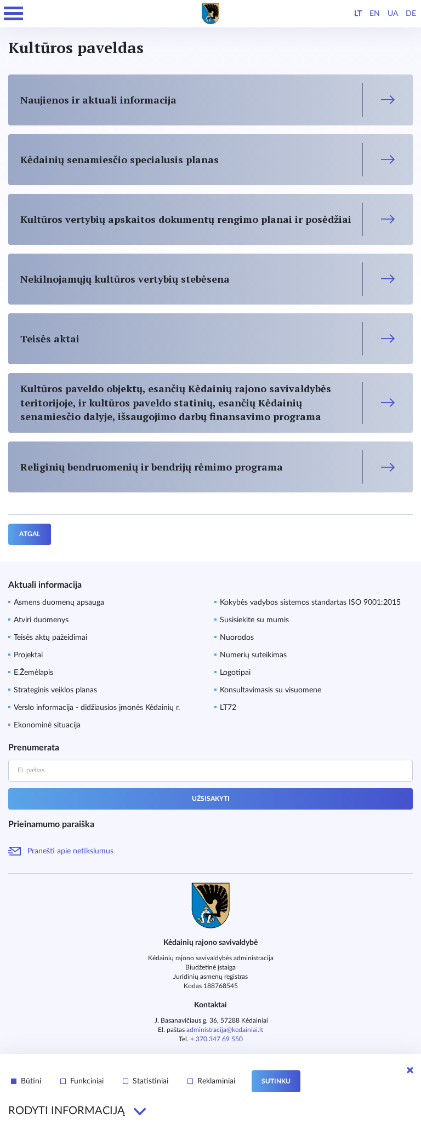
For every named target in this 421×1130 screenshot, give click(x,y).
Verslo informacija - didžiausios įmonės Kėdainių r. (97, 708)
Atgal (29, 534)
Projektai (28, 655)
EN (374, 14)
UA (393, 14)
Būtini (31, 1081)
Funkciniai (87, 1081)
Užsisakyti (211, 798)
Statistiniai (150, 1081)
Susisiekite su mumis (254, 620)
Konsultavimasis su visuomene (270, 690)
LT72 (228, 708)
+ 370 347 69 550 (216, 1039)
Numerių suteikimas (253, 655)
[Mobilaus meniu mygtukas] (13, 13)
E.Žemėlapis (33, 672)
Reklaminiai (216, 1081)
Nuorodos (237, 637)
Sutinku (276, 1081)
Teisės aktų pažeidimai (50, 637)
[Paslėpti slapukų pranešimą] (410, 1070)
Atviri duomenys (41, 620)
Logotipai (235, 672)
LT (358, 14)
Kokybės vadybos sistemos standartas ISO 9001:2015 (310, 602)
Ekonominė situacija (47, 725)
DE (411, 14)
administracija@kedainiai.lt (224, 1029)
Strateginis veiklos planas (55, 690)
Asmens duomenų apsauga (59, 602)
